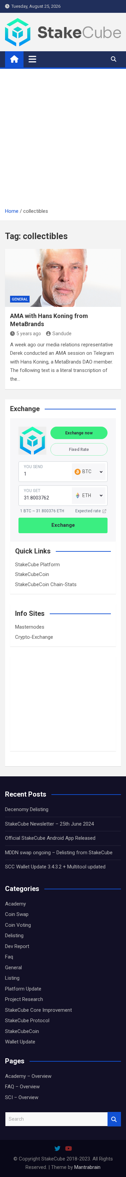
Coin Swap (17, 914)
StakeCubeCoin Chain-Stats (46, 584)
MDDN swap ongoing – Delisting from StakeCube (59, 853)
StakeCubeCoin (32, 574)
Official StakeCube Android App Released (50, 838)
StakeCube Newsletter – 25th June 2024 (49, 824)
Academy (15, 904)
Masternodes (29, 627)
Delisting (14, 935)
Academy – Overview (28, 1076)
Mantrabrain (87, 1167)
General (20, 299)
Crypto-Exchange (34, 637)
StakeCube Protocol (27, 1020)
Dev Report (17, 946)
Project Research (24, 999)
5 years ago (28, 333)
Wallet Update (20, 1042)
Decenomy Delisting (26, 809)
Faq (9, 957)
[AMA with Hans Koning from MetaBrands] (63, 278)
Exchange (63, 525)
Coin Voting (18, 925)
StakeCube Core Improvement (38, 1010)
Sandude (62, 333)
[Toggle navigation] (32, 59)
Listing (12, 978)
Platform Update (23, 989)
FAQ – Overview (22, 1087)
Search (114, 1119)
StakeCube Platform (37, 565)
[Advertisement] (63, 140)
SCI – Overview (21, 1097)
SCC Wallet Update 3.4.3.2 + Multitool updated (55, 867)
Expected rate (88, 511)
